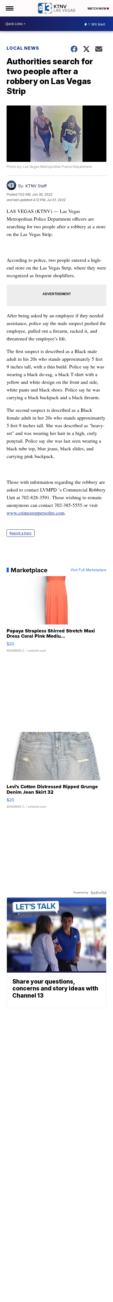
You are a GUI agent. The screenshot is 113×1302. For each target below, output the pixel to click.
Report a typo (21, 533)
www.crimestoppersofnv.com (35, 512)
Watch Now (97, 8)
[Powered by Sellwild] (98, 893)
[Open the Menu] (9, 8)
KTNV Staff (36, 185)
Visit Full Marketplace (88, 570)
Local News (23, 48)
